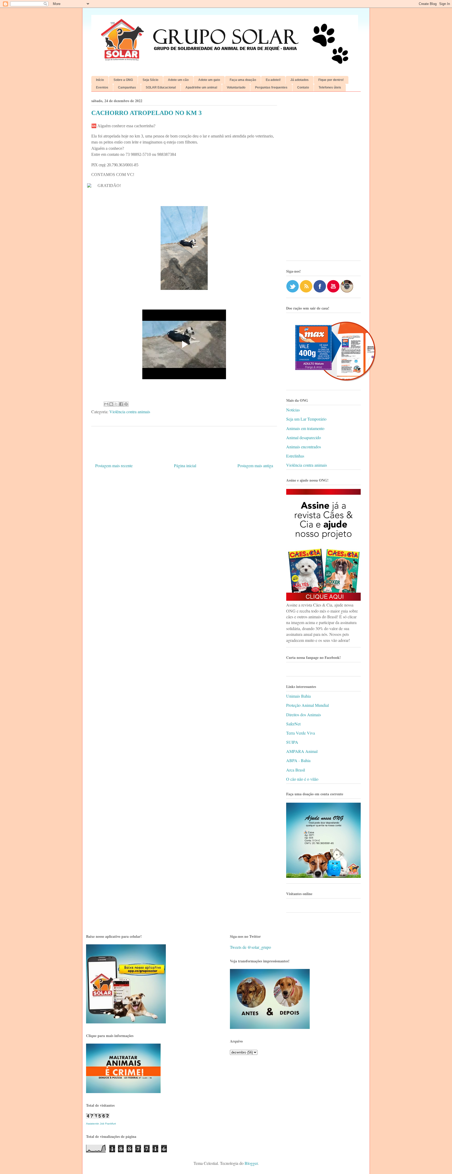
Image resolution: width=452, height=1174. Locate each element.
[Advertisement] (323, 178)
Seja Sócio (150, 80)
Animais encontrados (303, 446)
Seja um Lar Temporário (306, 419)
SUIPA (292, 742)
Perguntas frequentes (271, 87)
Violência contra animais (129, 411)
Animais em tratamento (305, 428)
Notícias (293, 409)
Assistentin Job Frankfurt (101, 1123)
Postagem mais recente (114, 465)
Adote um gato (209, 80)
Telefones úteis (330, 87)
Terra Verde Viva (300, 733)
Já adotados (299, 80)
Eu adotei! (273, 80)
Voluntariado (236, 87)
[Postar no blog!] (111, 404)
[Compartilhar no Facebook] (121, 404)
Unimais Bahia (298, 696)
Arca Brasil (295, 770)
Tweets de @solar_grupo (250, 947)
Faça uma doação (243, 80)
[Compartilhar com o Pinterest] (126, 404)
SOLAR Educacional (161, 87)
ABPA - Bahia (298, 760)
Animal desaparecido (303, 437)
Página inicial (185, 465)
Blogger (251, 1163)
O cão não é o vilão (302, 779)
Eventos (102, 87)
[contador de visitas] (98, 1117)
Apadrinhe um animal (201, 87)
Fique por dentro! (331, 80)
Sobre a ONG (123, 80)
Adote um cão (178, 80)
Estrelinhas (295, 456)
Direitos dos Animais (303, 714)
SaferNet (293, 723)
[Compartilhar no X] (116, 404)
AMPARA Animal (302, 751)
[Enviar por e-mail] (106, 404)
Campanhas (127, 87)
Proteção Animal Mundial (307, 705)
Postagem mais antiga (255, 465)
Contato (303, 87)
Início (100, 80)
